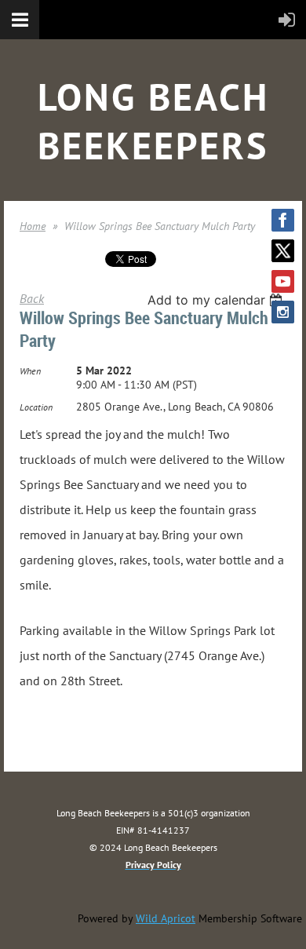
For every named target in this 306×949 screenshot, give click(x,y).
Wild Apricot (165, 918)
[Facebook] (282, 220)
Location (36, 407)
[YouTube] (282, 281)
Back (32, 298)
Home (33, 226)
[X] (282, 250)
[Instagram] (282, 312)
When (30, 371)
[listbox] (217, 299)
